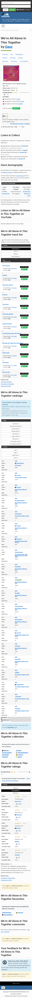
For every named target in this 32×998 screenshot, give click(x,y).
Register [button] (12, 10)
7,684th (20, 104)
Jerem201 (17, 855)
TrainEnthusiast (6, 912)
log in (8, 886)
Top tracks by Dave (6, 382)
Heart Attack (5, 362)
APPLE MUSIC (25, 276)
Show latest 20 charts (15, 426)
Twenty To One (5, 352)
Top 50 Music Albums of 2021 (22, 698)
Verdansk (4, 275)
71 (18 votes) (14, 355)
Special (20, 757)
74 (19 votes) (14, 278)
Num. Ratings (15, 256)
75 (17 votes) (14, 375)
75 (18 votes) (14, 346)
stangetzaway (18, 513)
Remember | (22, 9)
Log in (4, 974)
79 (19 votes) (14, 307)
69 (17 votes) (14, 317)
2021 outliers (18, 465)
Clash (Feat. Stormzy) (7, 285)
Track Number (15, 249)
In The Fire (4, 294)
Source (15, 458)
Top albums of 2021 (6, 880)
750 (19, 844)
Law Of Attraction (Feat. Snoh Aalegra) (11, 333)
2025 (16, 577)
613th (22, 101)
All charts (15, 423)
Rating (15, 254)
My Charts (10, 727)
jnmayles (18, 750)
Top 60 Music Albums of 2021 (22, 674)
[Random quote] (29, 21)
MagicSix (6, 750)
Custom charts (15, 436)
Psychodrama (20, 175)
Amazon (24, 146)
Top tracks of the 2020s (7, 384)
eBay (24, 150)
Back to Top (16, 983)
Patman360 (19, 580)
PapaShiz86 (18, 566)
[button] (3, 26)
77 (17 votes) (14, 365)
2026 (16, 461)
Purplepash (19, 539)
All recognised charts (15, 444)
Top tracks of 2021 (6, 386)
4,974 (19, 817)
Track (15, 251)
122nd (18, 99)
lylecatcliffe (17, 659)
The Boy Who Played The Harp (26, 193)
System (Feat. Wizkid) (7, 314)
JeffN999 (17, 672)
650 (19, 857)
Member (15, 793)
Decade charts (15, 431)
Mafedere (17, 841)
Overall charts (15, 429)
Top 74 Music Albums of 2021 (22, 686)
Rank (15, 452)
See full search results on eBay (19, 124)
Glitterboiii (18, 696)
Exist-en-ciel (18, 801)
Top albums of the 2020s (8, 878)
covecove (18, 475)
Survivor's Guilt (6, 372)
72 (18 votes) (14, 326)
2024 (16, 670)
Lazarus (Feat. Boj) (7, 323)
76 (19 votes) (14, 297)
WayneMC (17, 593)
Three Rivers (5, 304)
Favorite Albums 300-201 (21, 477)
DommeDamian (20, 463)
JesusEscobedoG (7, 752)
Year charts (15, 434)
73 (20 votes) (14, 288)
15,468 (19, 803)
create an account (16, 886)
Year (15, 450)
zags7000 (18, 487)
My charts (15, 439)
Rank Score (15, 455)
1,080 (19, 830)
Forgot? (28, 9)
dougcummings (18, 619)
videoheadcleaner (20, 500)
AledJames (17, 708)
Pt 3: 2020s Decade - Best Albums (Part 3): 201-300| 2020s (21, 555)
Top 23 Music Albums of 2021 (22, 516)
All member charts (15, 441)
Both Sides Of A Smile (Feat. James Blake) (12, 343)
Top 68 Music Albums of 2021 (22, 710)
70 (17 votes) (14, 336)
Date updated (15, 790)
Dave (8, 46)
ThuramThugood (19, 552)
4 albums (5, 172)
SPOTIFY (17, 108)
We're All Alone (6, 265)
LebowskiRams (20, 684)
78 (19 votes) (14, 268)
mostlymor (17, 646)
